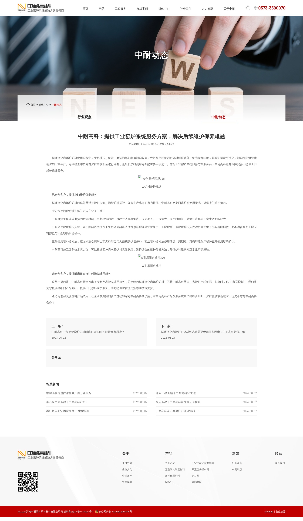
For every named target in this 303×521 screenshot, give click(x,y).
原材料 (195, 475)
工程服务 (120, 8)
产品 (101, 8)
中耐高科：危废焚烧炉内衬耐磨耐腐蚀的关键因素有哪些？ (88, 331)
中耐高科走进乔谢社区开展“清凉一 (177, 411)
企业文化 (127, 469)
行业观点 (85, 117)
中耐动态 (57, 104)
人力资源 (207, 8)
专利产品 (170, 462)
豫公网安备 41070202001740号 (115, 511)
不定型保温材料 (200, 469)
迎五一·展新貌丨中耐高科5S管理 (176, 393)
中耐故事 (127, 475)
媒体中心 (164, 8)
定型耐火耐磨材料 (175, 469)
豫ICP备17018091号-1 (82, 511)
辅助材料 (197, 481)
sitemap (268, 511)
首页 (85, 8)
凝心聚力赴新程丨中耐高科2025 (66, 402)
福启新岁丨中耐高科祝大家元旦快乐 (178, 402)
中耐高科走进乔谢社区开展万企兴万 (68, 393)
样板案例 (142, 8)
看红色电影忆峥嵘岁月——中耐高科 (67, 411)
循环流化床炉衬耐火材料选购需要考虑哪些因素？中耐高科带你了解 (203, 331)
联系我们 (280, 462)
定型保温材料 (172, 475)
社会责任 (185, 8)
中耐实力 (127, 481)
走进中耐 (127, 462)
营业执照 (280, 511)
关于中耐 (229, 8)
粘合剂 (169, 481)
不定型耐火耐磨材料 (203, 462)
